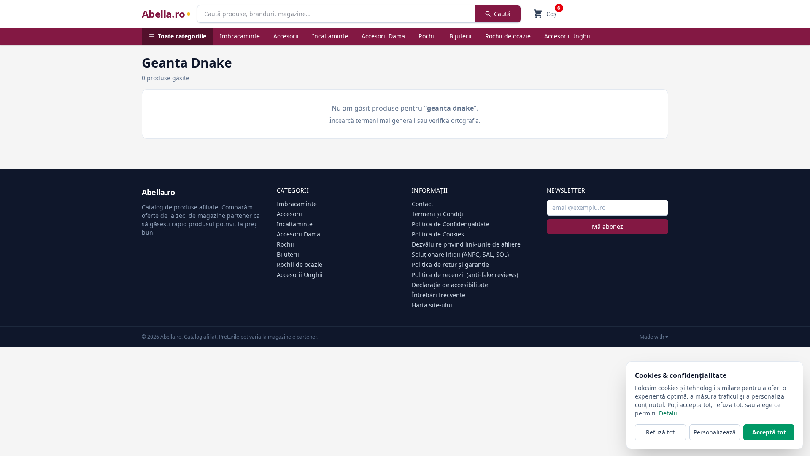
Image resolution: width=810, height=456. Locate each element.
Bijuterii (460, 36)
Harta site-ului (432, 305)
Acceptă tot (769, 432)
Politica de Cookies (438, 234)
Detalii (668, 413)
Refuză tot (660, 432)
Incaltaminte (330, 36)
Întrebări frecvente (438, 295)
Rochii (427, 36)
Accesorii (286, 36)
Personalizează (715, 432)
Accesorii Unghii (567, 36)
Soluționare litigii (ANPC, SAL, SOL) (460, 254)
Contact (422, 204)
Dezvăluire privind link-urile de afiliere (466, 244)
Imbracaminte (240, 36)
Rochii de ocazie (508, 36)
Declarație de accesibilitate (450, 285)
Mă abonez (607, 227)
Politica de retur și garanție (450, 265)
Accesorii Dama (383, 36)
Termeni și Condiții (438, 214)
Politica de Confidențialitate (450, 224)
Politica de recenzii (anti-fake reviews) (465, 275)
